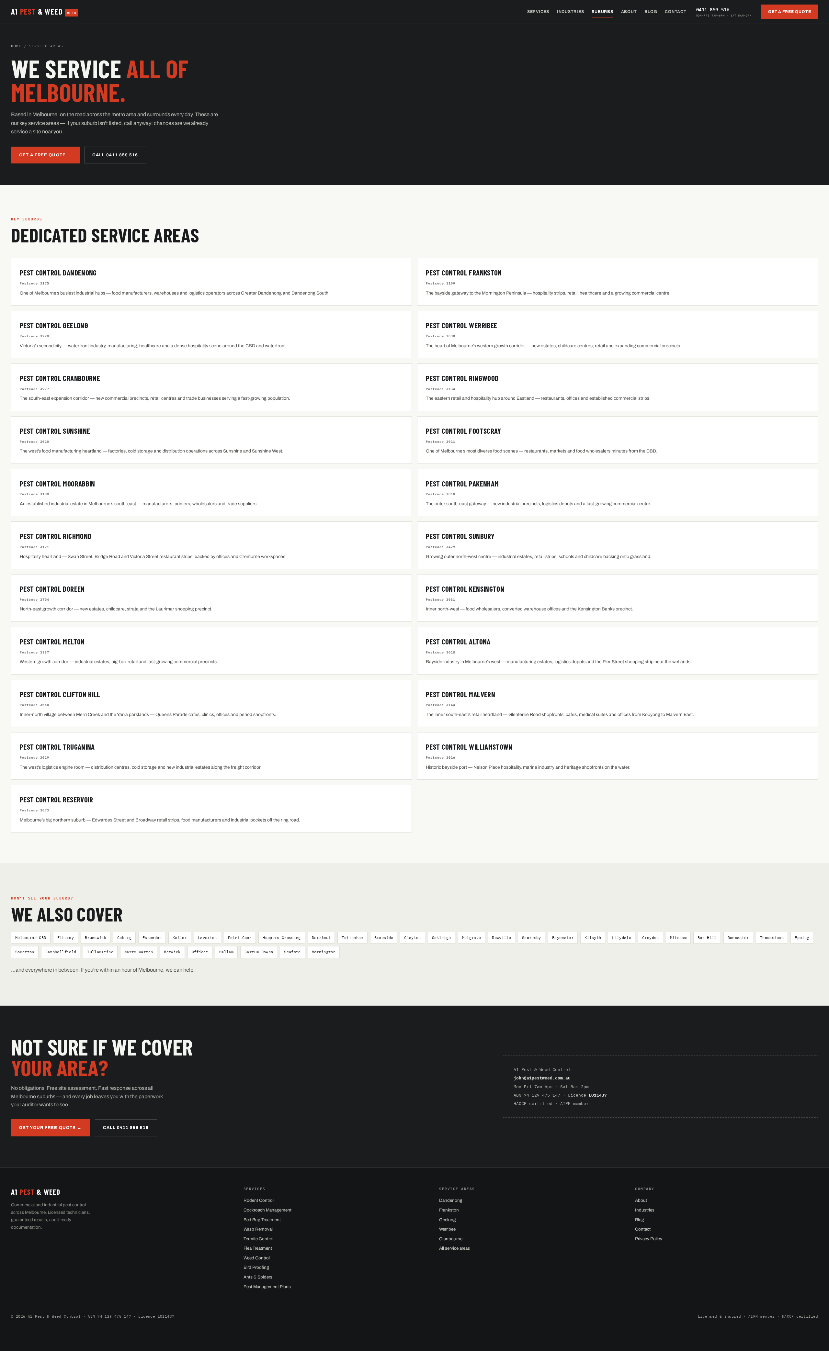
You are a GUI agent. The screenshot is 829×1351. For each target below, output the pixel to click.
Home (16, 46)
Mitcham (678, 937)
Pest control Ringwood (462, 378)
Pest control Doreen (52, 588)
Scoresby (531, 937)
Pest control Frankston (464, 272)
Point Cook (240, 937)
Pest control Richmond (55, 536)
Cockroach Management (267, 1210)
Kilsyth (593, 937)
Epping (802, 937)
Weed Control (257, 1258)
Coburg (124, 937)
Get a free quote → (45, 155)
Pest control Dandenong (58, 272)
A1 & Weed (43, 11)
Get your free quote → (50, 1127)
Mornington (323, 951)
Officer (200, 951)
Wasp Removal (258, 1229)
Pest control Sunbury (460, 536)
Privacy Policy (648, 1238)
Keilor (180, 937)
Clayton (412, 937)
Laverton (207, 937)
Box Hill (707, 937)
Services (538, 11)
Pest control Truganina (57, 746)
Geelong (447, 1219)
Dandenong (450, 1200)
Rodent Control (259, 1200)
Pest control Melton (52, 641)
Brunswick (95, 937)
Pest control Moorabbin (57, 483)
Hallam (226, 951)
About (629, 11)
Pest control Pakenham (462, 483)
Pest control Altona (458, 641)
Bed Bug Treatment (262, 1219)
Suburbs (602, 11)
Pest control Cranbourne (60, 378)
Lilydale (621, 937)
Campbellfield (60, 951)
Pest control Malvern (460, 694)
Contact (675, 11)
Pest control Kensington (465, 588)
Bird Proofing (256, 1267)
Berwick (172, 951)
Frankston (449, 1210)
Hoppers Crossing (282, 937)
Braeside (383, 937)
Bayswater (562, 937)
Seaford (292, 951)
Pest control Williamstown (469, 746)
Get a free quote (789, 11)
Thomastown (772, 937)
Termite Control (258, 1238)
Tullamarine (100, 951)
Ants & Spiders (258, 1277)
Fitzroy (65, 937)
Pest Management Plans (267, 1286)
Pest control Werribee (461, 325)
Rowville (501, 937)
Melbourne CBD (30, 937)
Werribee (447, 1229)
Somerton (24, 951)
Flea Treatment (258, 1248)
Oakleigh (441, 937)
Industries (570, 11)
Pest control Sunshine (55, 430)
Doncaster (738, 937)
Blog (650, 11)
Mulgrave (471, 937)
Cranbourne (450, 1238)
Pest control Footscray (463, 430)
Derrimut (321, 937)
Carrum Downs (258, 951)
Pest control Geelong (54, 325)
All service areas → (457, 1248)
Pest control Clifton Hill (60, 694)
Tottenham (352, 937)
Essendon (152, 937)
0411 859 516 (724, 11)
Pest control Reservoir (56, 799)
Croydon (650, 937)
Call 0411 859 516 (115, 155)
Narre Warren (138, 951)
